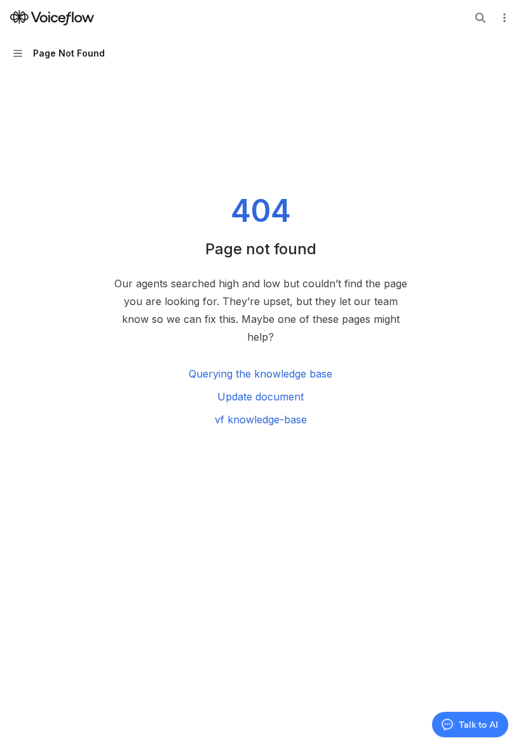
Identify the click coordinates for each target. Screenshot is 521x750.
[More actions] (504, 18)
